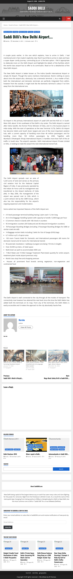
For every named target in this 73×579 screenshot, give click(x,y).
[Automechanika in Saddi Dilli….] (59, 445)
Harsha (7, 41)
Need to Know (23, 32)
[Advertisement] (36, 52)
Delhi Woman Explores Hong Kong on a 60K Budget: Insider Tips (44, 555)
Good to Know (7, 32)
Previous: (13, 377)
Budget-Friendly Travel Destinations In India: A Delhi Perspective (11, 555)
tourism (28, 573)
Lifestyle (15, 32)
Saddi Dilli (36, 8)
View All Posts (26, 327)
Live (68, 19)
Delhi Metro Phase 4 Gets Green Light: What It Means (57, 363)
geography (42, 573)
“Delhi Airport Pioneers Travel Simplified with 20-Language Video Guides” (35, 364)
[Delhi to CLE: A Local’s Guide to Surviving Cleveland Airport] (14, 356)
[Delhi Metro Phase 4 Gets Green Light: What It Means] (58, 356)
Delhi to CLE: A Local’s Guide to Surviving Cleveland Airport (13, 363)
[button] (4, 19)
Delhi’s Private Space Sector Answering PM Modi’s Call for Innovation (27, 556)
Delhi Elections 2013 (10, 454)
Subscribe (8, 527)
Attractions (54, 447)
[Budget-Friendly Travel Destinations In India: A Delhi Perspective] (11, 546)
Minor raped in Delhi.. (33, 454)
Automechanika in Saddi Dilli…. (59, 454)
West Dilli (36, 32)
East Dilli (30, 445)
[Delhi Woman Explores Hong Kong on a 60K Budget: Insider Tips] (45, 546)
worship (35, 573)
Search (6, 464)
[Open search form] (59, 18)
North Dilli (25, 548)
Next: (56, 377)
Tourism (30, 32)
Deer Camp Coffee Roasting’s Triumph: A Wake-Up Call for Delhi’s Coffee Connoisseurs (61, 557)
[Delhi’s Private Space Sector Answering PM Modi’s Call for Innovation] (28, 546)
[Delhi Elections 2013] (14, 445)
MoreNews (43, 577)
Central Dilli (61, 447)
